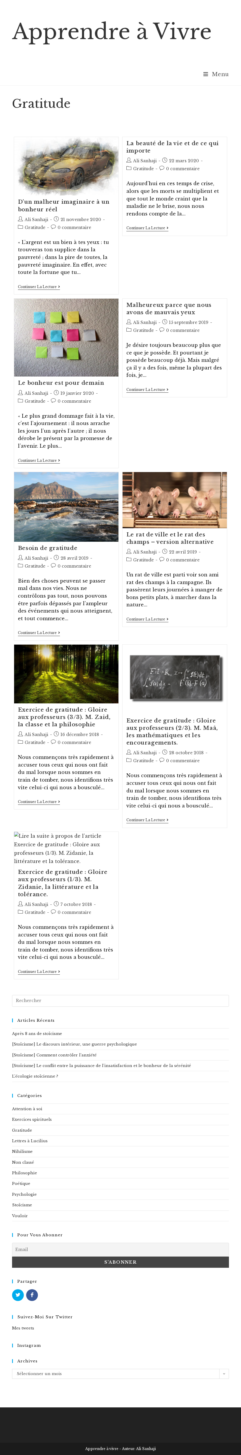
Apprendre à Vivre (112, 32)
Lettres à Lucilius (30, 1140)
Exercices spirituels (32, 1119)
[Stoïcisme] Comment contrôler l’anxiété (54, 1055)
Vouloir (20, 1215)
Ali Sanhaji (36, 219)
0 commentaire (74, 227)
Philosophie (24, 1172)
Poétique (21, 1183)
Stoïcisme (22, 1205)
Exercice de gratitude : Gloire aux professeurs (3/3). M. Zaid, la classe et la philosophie (64, 717)
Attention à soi (27, 1108)
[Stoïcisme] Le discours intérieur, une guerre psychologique (74, 1044)
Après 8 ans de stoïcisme (37, 1033)
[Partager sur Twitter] (18, 1295)
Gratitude (35, 227)
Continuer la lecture (39, 287)
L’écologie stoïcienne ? (35, 1076)
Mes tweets (23, 1328)
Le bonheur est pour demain (61, 383)
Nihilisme (22, 1151)
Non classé (23, 1162)
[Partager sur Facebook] (32, 1295)
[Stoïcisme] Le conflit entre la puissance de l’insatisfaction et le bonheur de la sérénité (101, 1065)
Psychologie (24, 1194)
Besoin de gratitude (47, 548)
